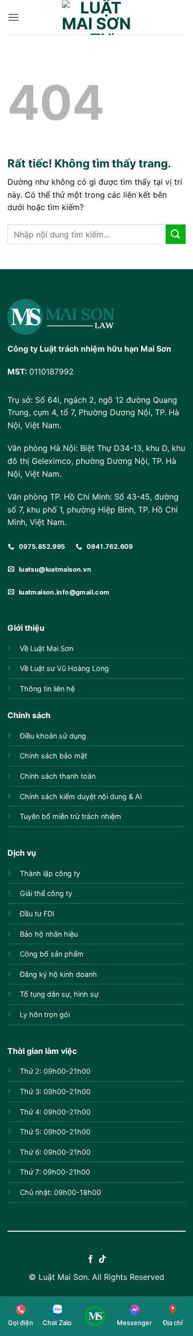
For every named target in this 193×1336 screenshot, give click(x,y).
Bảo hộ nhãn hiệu (49, 934)
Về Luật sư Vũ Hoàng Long (64, 668)
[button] (13, 17)
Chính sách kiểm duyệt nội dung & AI (81, 796)
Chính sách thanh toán (58, 776)
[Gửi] (176, 234)
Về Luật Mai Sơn (46, 648)
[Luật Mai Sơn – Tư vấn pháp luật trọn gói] (96, 17)
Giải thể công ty (46, 893)
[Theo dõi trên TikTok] (102, 1259)
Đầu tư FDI (37, 913)
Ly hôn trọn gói (45, 1014)
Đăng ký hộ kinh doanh (58, 974)
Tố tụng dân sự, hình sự (59, 994)
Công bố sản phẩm (52, 954)
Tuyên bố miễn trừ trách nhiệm (70, 816)
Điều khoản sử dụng (53, 736)
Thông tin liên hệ (47, 688)
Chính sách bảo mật (53, 755)
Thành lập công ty (50, 873)
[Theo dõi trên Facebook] (91, 1259)
